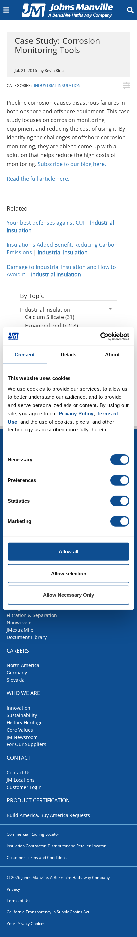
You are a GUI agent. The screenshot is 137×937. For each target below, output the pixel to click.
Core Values (20, 730)
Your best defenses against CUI (45, 222)
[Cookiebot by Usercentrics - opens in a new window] (100, 336)
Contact (19, 757)
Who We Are (23, 693)
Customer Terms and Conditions (37, 857)
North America (23, 665)
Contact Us (19, 772)
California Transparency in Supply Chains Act (48, 912)
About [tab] (112, 354)
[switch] (119, 480)
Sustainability (22, 715)
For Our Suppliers (26, 744)
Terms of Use (19, 900)
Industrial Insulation (57, 85)
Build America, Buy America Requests (48, 815)
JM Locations (21, 780)
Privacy (13, 889)
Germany (17, 672)
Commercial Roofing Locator (33, 834)
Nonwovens (20, 622)
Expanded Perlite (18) (51, 325)
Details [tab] (69, 354)
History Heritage (25, 722)
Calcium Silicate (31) (49, 317)
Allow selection (68, 573)
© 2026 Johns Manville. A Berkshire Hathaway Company (58, 877)
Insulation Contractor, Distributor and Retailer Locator (56, 846)
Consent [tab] (25, 354)
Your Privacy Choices (26, 923)
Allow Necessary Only (68, 595)
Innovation (18, 708)
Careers (18, 650)
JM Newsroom (22, 737)
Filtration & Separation (32, 615)
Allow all (68, 551)
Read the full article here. (38, 178)
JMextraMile (20, 630)
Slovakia (16, 680)
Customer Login (24, 787)
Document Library (27, 637)
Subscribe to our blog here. (72, 164)
